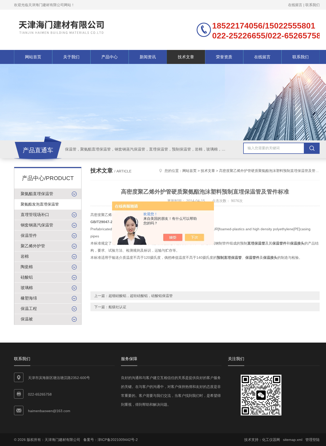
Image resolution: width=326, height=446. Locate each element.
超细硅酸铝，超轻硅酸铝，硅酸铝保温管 (140, 296)
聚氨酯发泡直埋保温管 (40, 204)
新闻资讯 (148, 57)
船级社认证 (117, 307)
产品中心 (109, 57)
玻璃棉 (27, 288)
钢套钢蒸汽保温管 (37, 225)
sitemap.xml (292, 440)
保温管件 (29, 235)
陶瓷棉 (27, 267)
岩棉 (25, 256)
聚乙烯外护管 (33, 246)
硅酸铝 (27, 277)
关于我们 (71, 57)
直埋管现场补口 (35, 214)
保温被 (27, 319)
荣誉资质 (224, 57)
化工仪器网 (271, 440)
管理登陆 (312, 440)
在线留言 (295, 5)
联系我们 (312, 5)
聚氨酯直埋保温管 (37, 194)
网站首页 (33, 57)
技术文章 (186, 57)
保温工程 (29, 308)
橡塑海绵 (29, 298)
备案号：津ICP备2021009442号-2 (110, 440)
